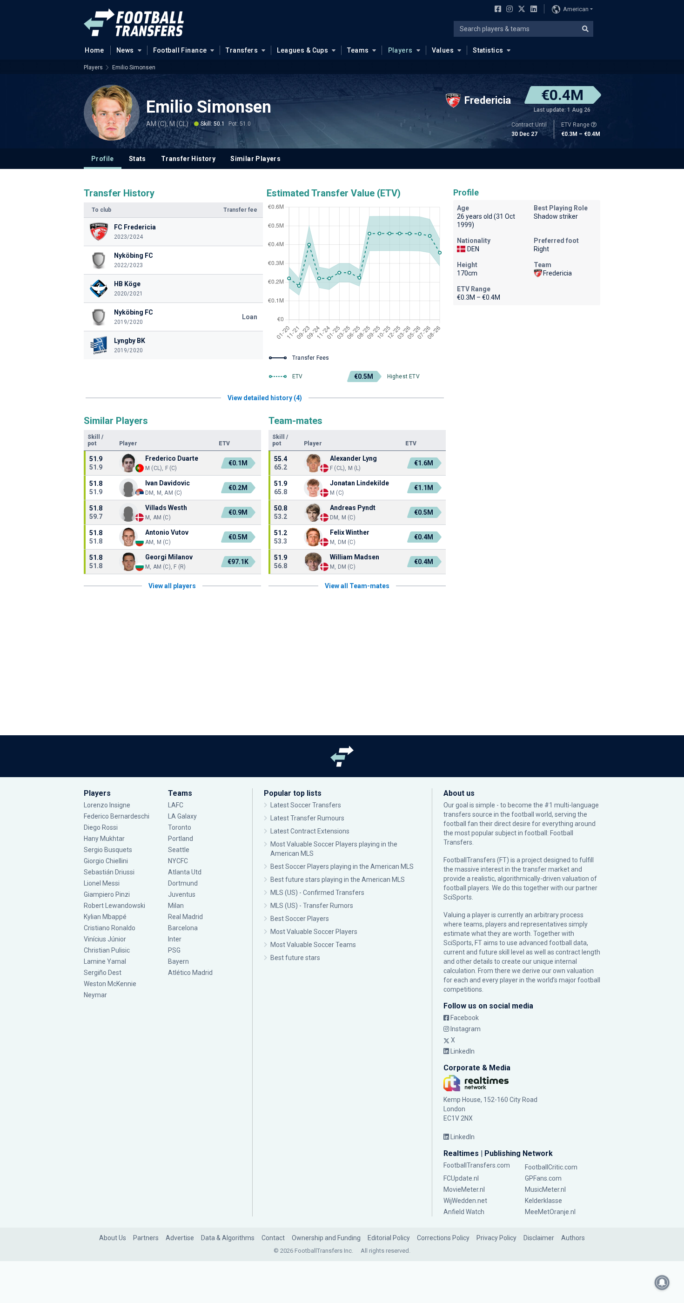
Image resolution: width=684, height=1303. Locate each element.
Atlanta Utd (184, 872)
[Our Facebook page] (496, 10)
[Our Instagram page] (508, 10)
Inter (174, 939)
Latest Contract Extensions (309, 831)
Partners (146, 1238)
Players (400, 50)
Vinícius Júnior (105, 939)
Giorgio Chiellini (106, 861)
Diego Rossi (101, 827)
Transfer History (188, 158)
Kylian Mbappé (106, 916)
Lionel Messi (102, 883)
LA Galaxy (182, 816)
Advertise (180, 1238)
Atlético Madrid (190, 972)
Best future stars (295, 957)
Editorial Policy (389, 1238)
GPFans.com (543, 1178)
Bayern (178, 961)
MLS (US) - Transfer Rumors (311, 905)
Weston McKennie (110, 983)
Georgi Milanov (169, 557)
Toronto (179, 827)
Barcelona (183, 928)
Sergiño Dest (102, 972)
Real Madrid (185, 916)
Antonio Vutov (166, 532)
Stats (137, 158)
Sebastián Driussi (110, 872)
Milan (176, 905)
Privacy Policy (496, 1238)
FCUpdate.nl (461, 1178)
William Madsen (354, 557)
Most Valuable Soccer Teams (313, 944)
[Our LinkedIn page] (532, 10)
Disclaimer (538, 1238)
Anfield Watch (463, 1212)
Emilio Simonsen (133, 67)
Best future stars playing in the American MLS (337, 879)
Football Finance (180, 50)
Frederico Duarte (171, 458)
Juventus (181, 894)
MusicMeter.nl (545, 1189)
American (576, 9)
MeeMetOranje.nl (550, 1212)
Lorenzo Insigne (107, 805)
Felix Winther (349, 532)
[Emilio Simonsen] (112, 113)
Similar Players (255, 158)
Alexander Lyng (353, 458)
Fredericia (557, 273)
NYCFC (178, 861)
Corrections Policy (443, 1238)
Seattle (178, 849)
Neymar (95, 995)
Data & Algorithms (228, 1238)
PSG (174, 950)
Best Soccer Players (299, 918)
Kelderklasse (543, 1200)
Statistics (488, 50)
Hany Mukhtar (104, 838)
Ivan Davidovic (167, 483)
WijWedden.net (465, 1200)
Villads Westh (166, 507)
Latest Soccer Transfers (305, 805)
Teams (358, 50)
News (125, 50)
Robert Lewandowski (114, 905)
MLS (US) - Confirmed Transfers (317, 892)
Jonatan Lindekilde (359, 483)
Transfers (242, 50)
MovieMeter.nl (464, 1189)
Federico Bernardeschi (116, 816)
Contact (273, 1238)
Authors (573, 1238)
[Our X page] (520, 10)
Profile (102, 158)
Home (94, 50)
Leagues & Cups (302, 50)
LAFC (175, 805)
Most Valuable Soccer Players (313, 931)
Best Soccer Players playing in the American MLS (342, 866)
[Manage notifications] (662, 1282)
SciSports (457, 897)
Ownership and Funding (326, 1238)
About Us (112, 1238)
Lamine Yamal (105, 961)
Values (443, 50)
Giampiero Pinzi (107, 894)
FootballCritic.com (551, 1167)
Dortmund (183, 883)
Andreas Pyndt (353, 507)
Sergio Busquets (108, 849)
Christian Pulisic (107, 950)
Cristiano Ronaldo (109, 928)
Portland (180, 838)
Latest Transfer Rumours (307, 818)
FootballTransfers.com (476, 1165)
